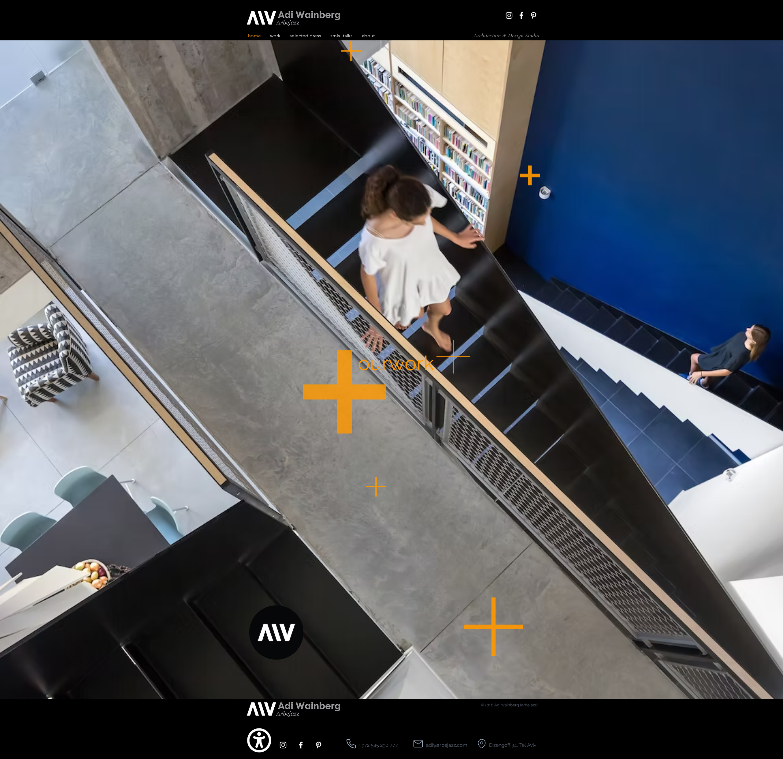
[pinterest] (533, 15)
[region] (303, 79)
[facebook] (521, 15)
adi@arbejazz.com (446, 745)
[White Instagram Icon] (509, 15)
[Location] (351, 744)
